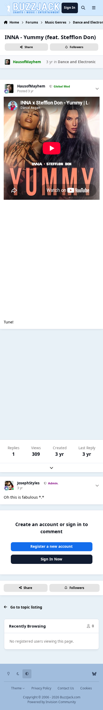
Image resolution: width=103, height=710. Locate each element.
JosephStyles (28, 483)
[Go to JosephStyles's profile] (9, 485)
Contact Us (66, 688)
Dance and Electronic (77, 61)
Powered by (51, 702)
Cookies (86, 688)
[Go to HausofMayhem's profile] (7, 61)
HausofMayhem (31, 86)
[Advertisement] (51, 384)
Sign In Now (51, 559)
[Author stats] (97, 88)
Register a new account (51, 546)
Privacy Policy (41, 688)
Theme (16, 688)
